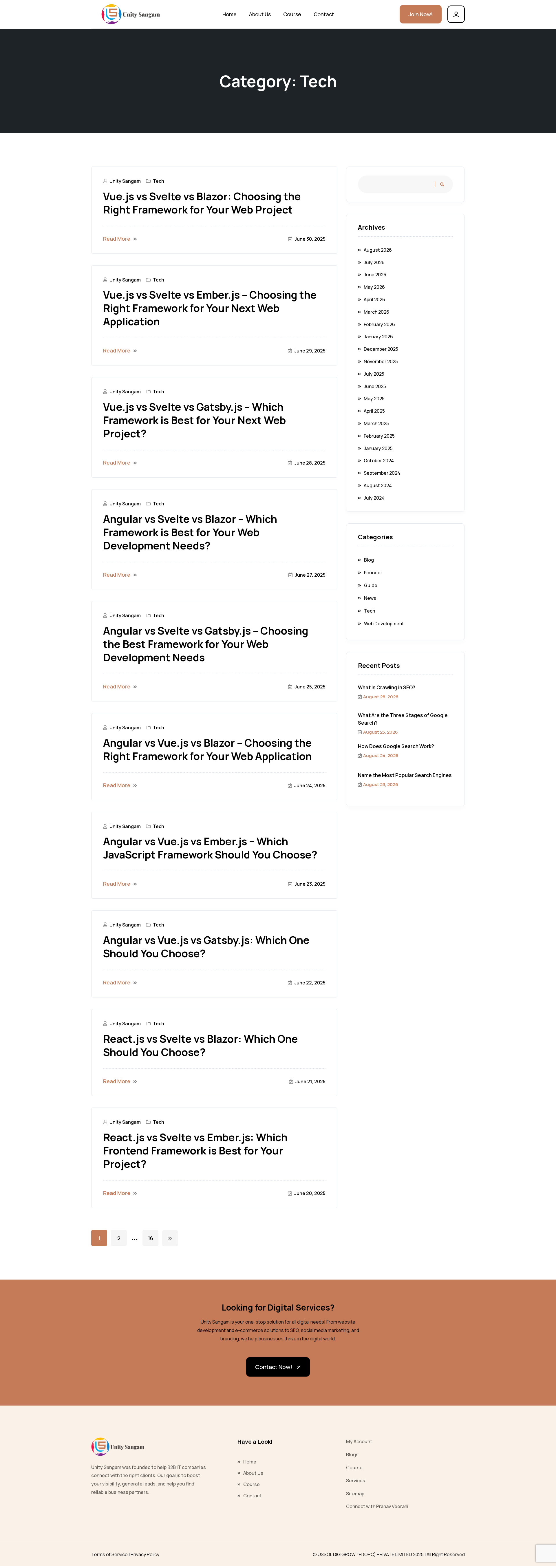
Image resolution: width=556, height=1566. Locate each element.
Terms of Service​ (109, 1554)
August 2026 (378, 250)
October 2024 (379, 460)
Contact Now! (273, 1367)
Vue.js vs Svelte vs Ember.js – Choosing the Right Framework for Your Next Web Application (210, 308)
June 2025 (375, 386)
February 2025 (379, 436)
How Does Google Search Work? (396, 746)
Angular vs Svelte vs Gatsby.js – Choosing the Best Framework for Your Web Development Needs (205, 644)
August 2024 (378, 485)
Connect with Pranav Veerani (377, 1506)
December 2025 (381, 349)
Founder (373, 572)
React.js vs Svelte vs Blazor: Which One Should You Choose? (200, 1045)
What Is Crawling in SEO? (386, 687)
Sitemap (355, 1493)
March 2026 (376, 312)
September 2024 (382, 473)
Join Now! (421, 14)
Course (292, 14)
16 (150, 1238)
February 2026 (379, 324)
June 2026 (375, 274)
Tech (158, 181)
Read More (116, 239)
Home (229, 14)
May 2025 (374, 398)
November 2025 (381, 361)
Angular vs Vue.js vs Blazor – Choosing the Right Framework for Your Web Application (207, 749)
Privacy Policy (145, 1554)
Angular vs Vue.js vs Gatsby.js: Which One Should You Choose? (206, 946)
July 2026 (374, 262)
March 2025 (376, 423)
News (370, 598)
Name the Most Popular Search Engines (405, 775)
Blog (369, 560)
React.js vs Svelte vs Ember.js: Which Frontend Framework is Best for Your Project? (195, 1151)
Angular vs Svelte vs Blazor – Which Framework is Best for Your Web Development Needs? (190, 532)
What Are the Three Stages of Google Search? (403, 719)
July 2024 (374, 498)
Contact (324, 14)
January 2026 (378, 336)
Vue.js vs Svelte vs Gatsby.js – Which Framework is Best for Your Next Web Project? (194, 420)
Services (355, 1480)
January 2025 (378, 448)
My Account (359, 1441)
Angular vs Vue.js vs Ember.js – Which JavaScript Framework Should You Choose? (210, 848)
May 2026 (374, 287)
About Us (260, 14)
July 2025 (374, 374)
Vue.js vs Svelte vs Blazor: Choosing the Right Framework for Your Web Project (202, 203)
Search (441, 184)
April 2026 (374, 299)
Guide (370, 585)
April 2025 (374, 411)
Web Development (384, 623)
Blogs (352, 1454)
